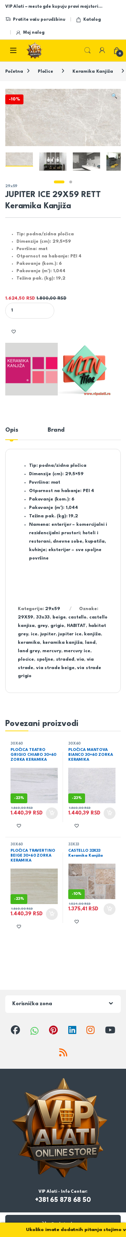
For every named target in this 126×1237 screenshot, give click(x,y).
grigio (57, 625)
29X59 (25, 617)
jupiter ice (69, 634)
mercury (51, 651)
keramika (29, 642)
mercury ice (77, 651)
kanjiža (92, 634)
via (80, 659)
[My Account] (102, 50)
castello (77, 617)
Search (87, 50)
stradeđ (65, 659)
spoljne (45, 659)
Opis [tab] (11, 430)
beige (58, 617)
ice (34, 634)
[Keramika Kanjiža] (31, 369)
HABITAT (76, 625)
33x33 (43, 617)
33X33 (73, 844)
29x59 (11, 186)
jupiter (48, 634)
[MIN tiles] (84, 369)
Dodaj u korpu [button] (51, 813)
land (90, 642)
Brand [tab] (56, 430)
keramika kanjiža (63, 642)
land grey (29, 651)
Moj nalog (33, 33)
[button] (114, 96)
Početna (14, 71)
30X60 (16, 743)
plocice (26, 659)
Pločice (45, 71)
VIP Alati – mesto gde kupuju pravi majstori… (53, 7)
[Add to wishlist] (13, 332)
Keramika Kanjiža (92, 71)
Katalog (91, 20)
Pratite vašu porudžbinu (39, 20)
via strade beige (55, 668)
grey (42, 625)
